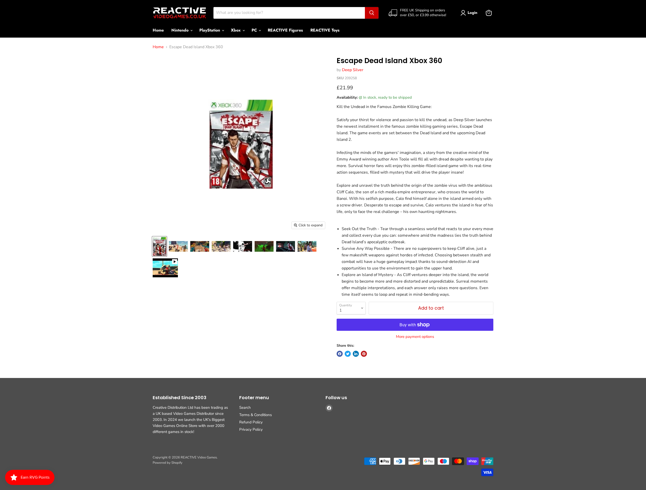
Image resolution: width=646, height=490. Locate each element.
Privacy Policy (251, 429)
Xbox (236, 30)
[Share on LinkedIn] (356, 354)
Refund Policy (251, 422)
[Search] (372, 13)
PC (255, 30)
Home (158, 30)
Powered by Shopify (167, 462)
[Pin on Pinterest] (364, 354)
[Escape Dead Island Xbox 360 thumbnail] (159, 246)
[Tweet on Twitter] (348, 354)
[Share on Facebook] (340, 354)
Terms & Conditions (255, 414)
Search (245, 407)
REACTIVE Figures (285, 30)
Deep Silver (352, 70)
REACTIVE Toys (324, 30)
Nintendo (180, 30)
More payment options (415, 337)
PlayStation (210, 30)
